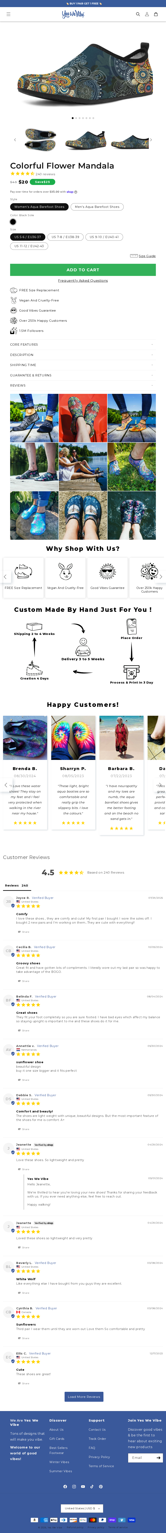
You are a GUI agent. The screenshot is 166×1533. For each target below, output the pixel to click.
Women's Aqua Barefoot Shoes (39, 207)
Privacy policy (96, 1527)
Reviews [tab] (12, 885)
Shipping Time (23, 365)
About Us (56, 1430)
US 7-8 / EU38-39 (65, 237)
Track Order (97, 1439)
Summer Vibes (60, 1471)
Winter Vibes (59, 1462)
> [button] (84, 1397)
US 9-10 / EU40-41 (104, 237)
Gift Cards (56, 1439)
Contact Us (97, 1430)
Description (22, 355)
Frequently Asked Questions (83, 281)
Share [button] (25, 931)
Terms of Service (101, 1466)
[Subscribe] (158, 1458)
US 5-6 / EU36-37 (27, 237)
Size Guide (147, 256)
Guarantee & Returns (30, 375)
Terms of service (118, 1527)
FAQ (92, 1448)
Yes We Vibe (55, 1527)
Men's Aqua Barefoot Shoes (97, 207)
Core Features (24, 344)
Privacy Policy (99, 1457)
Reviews (18, 385)
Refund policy (75, 1527)
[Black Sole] (13, 222)
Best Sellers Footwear (58, 1450)
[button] (8, 14)
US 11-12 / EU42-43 (29, 246)
